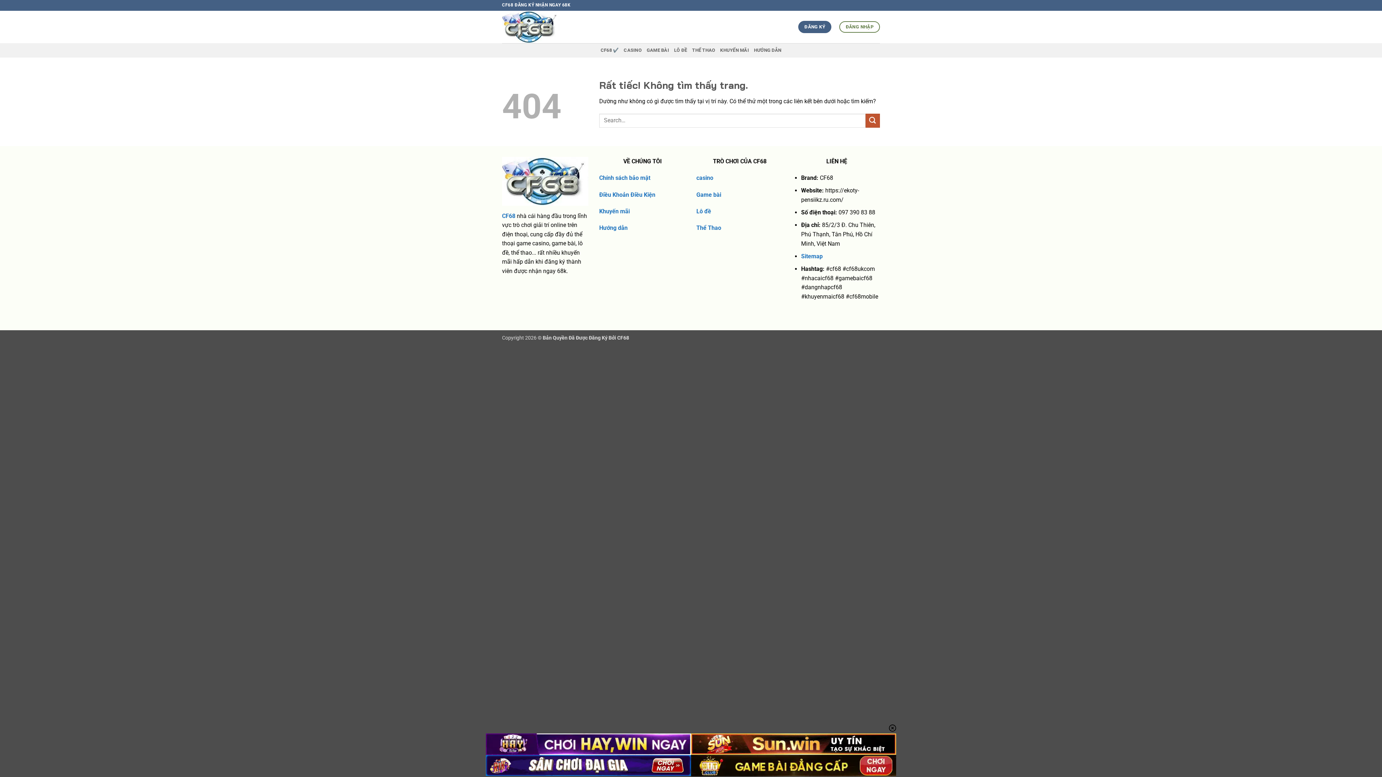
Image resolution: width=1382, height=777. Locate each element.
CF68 (508, 216)
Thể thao (703, 50)
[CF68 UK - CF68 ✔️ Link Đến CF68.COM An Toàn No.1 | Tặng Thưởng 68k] (544, 27)
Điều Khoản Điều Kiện (627, 194)
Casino (633, 50)
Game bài (708, 194)
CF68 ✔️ (610, 50)
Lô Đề (680, 50)
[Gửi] (873, 121)
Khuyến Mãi (734, 50)
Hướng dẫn (767, 50)
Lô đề (703, 211)
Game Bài (658, 50)
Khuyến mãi (614, 211)
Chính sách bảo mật (624, 177)
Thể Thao (708, 227)
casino (704, 177)
